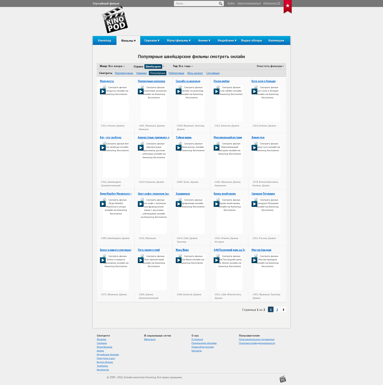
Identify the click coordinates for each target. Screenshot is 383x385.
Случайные (213, 73)
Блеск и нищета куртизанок (116, 250)
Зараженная (183, 193)
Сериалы (150, 40)
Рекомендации (124, 73)
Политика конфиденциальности (257, 343)
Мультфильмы (177, 40)
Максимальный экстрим (228, 137)
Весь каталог (195, 73)
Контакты (197, 350)
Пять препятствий (149, 250)
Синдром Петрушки (263, 193)
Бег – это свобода (110, 137)
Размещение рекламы (204, 343)
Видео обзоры (251, 40)
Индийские (226, 40)
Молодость (107, 81)
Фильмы (127, 40)
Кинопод (104, 40)
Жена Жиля (182, 250)
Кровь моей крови (225, 193)
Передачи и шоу (106, 358)
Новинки (141, 73)
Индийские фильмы (108, 354)
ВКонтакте (150, 339)
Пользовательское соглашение (256, 339)
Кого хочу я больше (263, 81)
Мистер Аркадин (261, 250)
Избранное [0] (272, 3)
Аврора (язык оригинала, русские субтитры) (164, 137)
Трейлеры (102, 365)
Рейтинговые (176, 73)
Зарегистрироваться (249, 3)
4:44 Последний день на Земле (232, 250)
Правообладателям (203, 346)
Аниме (203, 40)
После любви (221, 81)
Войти (231, 3)
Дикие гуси (258, 137)
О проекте (197, 339)
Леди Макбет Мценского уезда (118, 193)
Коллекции (276, 40)
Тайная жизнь (184, 137)
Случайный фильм (106, 3)
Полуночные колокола (151, 81)
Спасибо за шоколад (188, 81)
